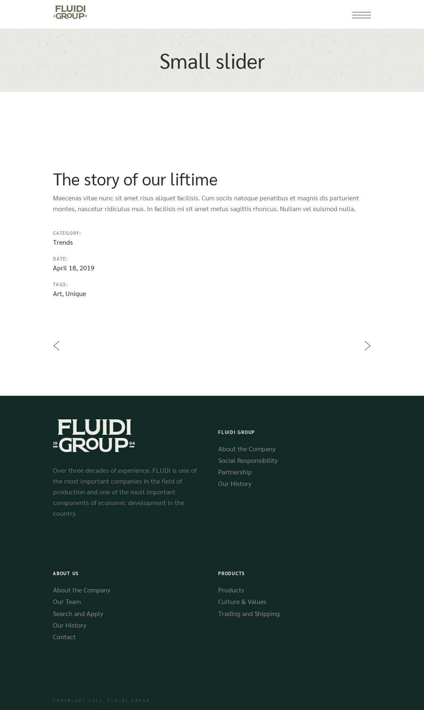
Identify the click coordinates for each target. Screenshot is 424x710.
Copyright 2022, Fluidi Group (102, 700)
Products (231, 589)
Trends (63, 242)
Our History (234, 483)
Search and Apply (78, 613)
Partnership (235, 471)
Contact (64, 636)
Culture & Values (242, 601)
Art (57, 293)
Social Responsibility (247, 460)
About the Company (246, 448)
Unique (75, 293)
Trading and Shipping (249, 613)
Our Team (67, 601)
